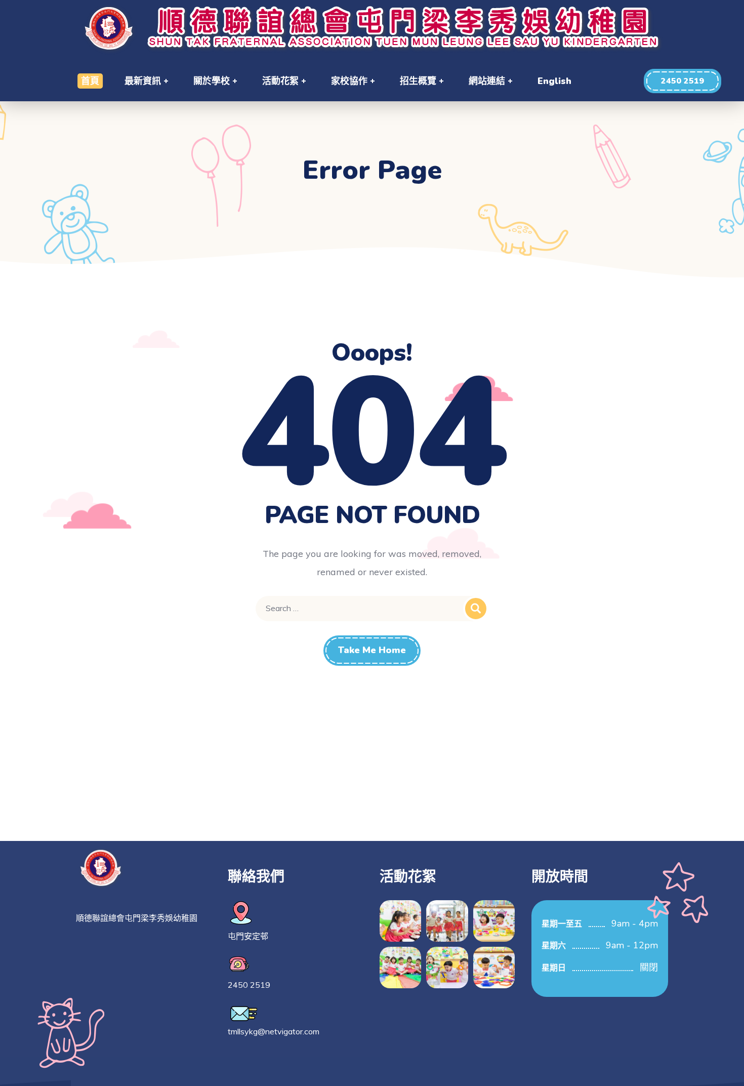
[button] (682, 81)
